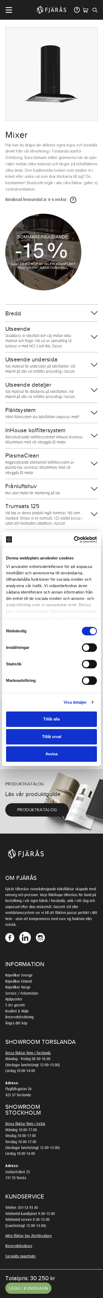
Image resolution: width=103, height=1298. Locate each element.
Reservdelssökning (19, 1017)
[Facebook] (10, 937)
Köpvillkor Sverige (18, 975)
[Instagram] (41, 937)
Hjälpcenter (13, 999)
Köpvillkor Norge (17, 987)
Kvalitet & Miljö (17, 1011)
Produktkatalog (37, 809)
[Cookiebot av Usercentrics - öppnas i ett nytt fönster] (74, 539)
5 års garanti (15, 1005)
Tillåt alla (51, 719)
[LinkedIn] (26, 937)
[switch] (89, 647)
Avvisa (51, 754)
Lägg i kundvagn (28, 1288)
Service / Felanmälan (21, 993)
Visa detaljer (75, 702)
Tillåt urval (51, 736)
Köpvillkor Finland (18, 981)
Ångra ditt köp (16, 1023)
